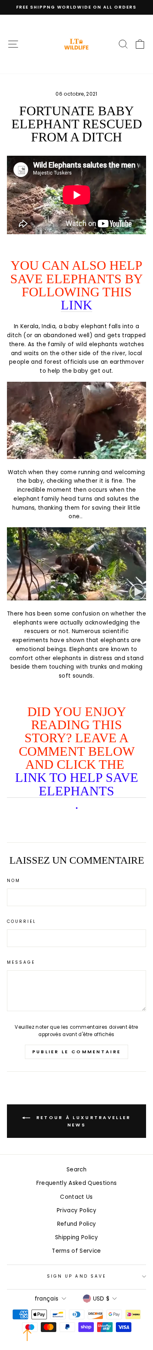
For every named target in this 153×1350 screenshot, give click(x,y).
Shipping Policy (76, 1237)
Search (76, 1169)
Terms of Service (76, 1251)
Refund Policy (76, 1224)
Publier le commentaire (76, 1051)
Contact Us (76, 1197)
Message (21, 962)
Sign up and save (76, 1276)
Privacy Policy (76, 1210)
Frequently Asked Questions (76, 1183)
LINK (76, 305)
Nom (13, 881)
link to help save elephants (76, 784)
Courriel (21, 921)
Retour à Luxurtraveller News (82, 1121)
